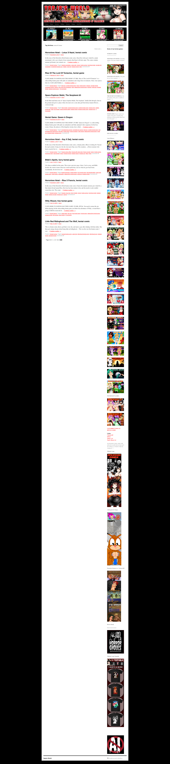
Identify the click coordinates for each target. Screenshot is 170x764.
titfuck (87, 153)
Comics (57, 24)
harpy (77, 85)
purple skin (47, 109)
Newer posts (98, 49)
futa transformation (91, 172)
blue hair (68, 193)
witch (80, 66)
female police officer (66, 152)
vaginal (65, 194)
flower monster (86, 152)
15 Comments (63, 89)
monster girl (98, 65)
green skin (73, 65)
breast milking (73, 172)
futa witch (60, 131)
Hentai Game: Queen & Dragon (59, 117)
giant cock (98, 172)
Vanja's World (47, 758)
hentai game (83, 85)
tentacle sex (82, 153)
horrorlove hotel (91, 65)
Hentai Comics (53, 65)
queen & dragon (74, 131)
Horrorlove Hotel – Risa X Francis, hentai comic (66, 180)
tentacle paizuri (75, 153)
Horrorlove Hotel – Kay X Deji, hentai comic (64, 139)
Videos (73, 24)
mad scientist (56, 153)
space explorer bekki (65, 109)
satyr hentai (81, 131)
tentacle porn (92, 109)
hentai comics (83, 65)
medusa (88, 85)
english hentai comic (83, 107)
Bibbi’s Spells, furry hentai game (60, 159)
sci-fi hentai (57, 109)
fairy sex (70, 213)
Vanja (62, 54)
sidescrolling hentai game (80, 87)
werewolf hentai (52, 235)
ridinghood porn (93, 234)
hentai (78, 65)
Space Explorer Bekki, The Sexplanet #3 (63, 95)
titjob (90, 153)
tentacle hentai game (54, 89)
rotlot (73, 87)
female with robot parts (77, 152)
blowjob (64, 193)
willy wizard (55, 215)
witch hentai (62, 215)
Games (68, 24)
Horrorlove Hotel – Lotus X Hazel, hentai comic (66, 52)
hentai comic (92, 107)
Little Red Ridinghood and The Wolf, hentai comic (67, 221)
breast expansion (66, 172)
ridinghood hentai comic (83, 234)
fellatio (75, 193)
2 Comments (68, 215)
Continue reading (73, 62)
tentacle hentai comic (83, 109)
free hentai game (76, 213)
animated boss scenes (67, 130)
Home (46, 24)
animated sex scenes (78, 130)
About (51, 24)
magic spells (55, 174)
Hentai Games (53, 85)
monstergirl (48, 66)
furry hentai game (82, 172)
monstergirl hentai (49, 87)
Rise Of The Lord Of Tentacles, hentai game (64, 73)
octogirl (56, 87)
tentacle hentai (75, 66)
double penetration (66, 65)
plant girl (69, 66)
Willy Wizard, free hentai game (58, 200)
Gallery (62, 24)
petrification (61, 174)
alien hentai (64, 107)
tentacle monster (53, 194)
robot (52, 109)
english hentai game (71, 85)
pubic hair (74, 234)
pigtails (64, 66)
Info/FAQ (79, 24)
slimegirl (89, 87)
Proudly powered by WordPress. (116, 758)
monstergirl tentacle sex (57, 66)
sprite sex (94, 87)
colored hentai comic (73, 107)
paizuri (61, 153)
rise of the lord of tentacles (64, 87)
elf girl (72, 193)
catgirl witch (64, 213)
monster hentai (94, 85)
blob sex (64, 85)
